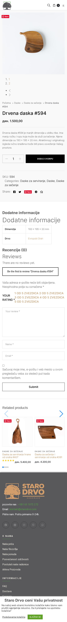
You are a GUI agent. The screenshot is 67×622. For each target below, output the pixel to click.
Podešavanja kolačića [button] (13, 617)
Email (9, 355)
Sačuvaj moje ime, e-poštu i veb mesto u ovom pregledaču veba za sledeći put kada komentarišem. (32, 373)
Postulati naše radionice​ (15, 564)
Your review (12, 311)
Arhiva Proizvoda (11, 569)
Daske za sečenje (32, 103)
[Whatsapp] (42, 525)
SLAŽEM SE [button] (35, 617)
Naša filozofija (10, 549)
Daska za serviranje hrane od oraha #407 (16, 456)
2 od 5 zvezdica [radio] (51, 293)
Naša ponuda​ (9, 554)
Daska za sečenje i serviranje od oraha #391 (48, 456)
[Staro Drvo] (7, 4)
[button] (48, 5)
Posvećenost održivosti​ (15, 559)
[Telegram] (36, 191)
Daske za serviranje (32, 181)
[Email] (41, 191)
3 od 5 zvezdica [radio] (26, 297)
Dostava (7, 591)
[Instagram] (24, 525)
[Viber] (33, 525)
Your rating (7, 297)
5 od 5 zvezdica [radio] (26, 301)
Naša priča (8, 544)
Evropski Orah (35, 238)
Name (9, 344)
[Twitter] (20, 191)
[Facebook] (14, 191)
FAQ (4, 586)
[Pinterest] (15, 525)
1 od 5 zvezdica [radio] (26, 293)
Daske (17, 103)
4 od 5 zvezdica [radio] (52, 297)
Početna (6, 103)
